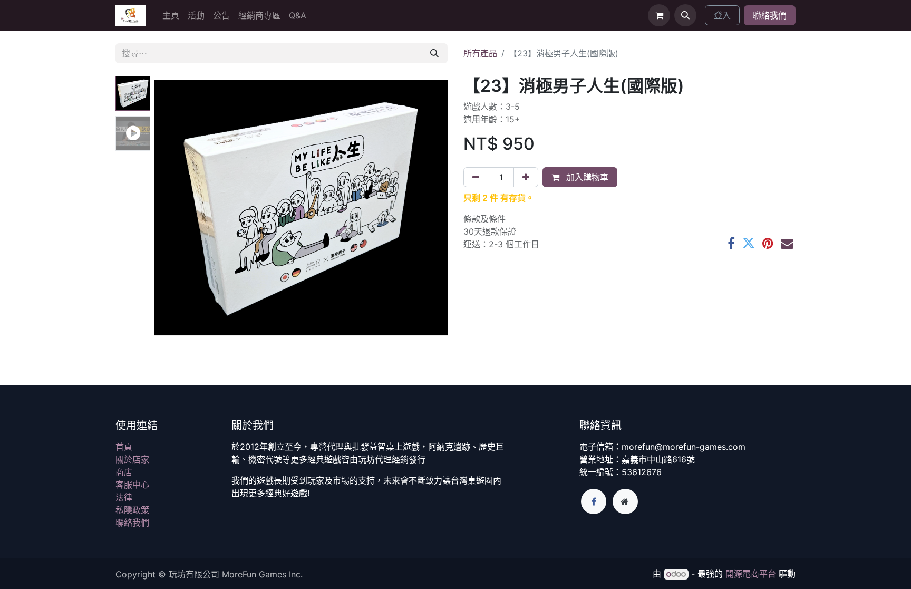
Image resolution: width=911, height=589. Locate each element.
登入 (722, 15)
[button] (685, 15)
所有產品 (480, 53)
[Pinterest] (767, 243)
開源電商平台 (750, 573)
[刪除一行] (475, 177)
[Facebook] (731, 243)
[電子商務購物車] (659, 15)
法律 (123, 497)
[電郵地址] (787, 243)
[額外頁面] (625, 501)
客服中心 (132, 484)
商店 (123, 472)
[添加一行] (525, 177)
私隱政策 (132, 510)
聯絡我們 (770, 15)
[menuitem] (170, 15)
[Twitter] (748, 243)
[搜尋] (434, 53)
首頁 (123, 446)
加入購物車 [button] (586, 177)
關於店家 (132, 459)
